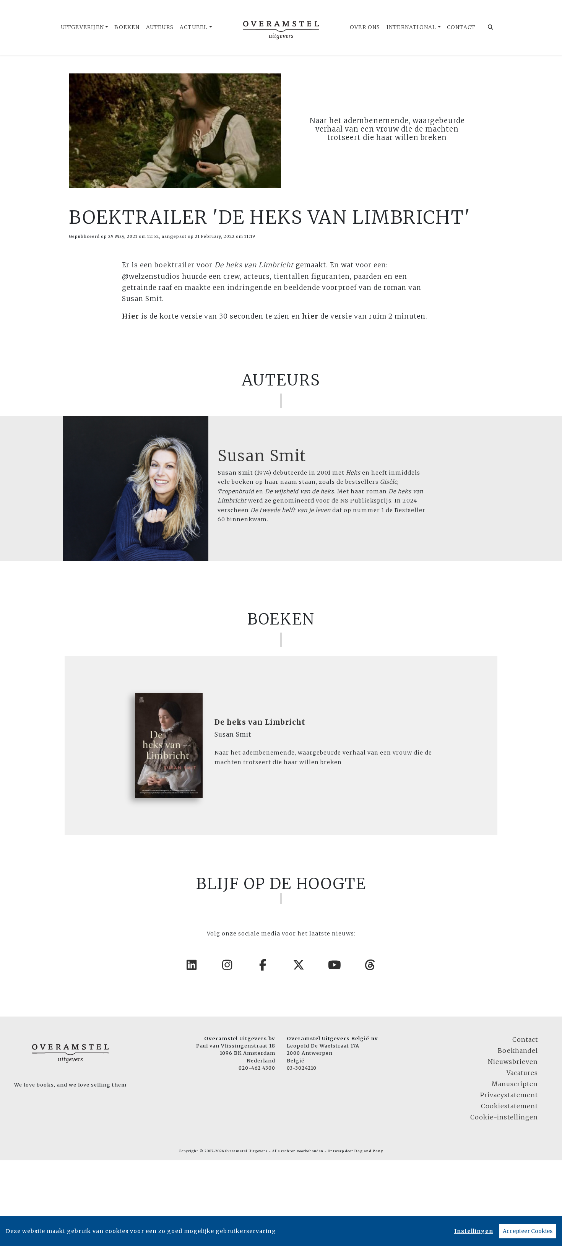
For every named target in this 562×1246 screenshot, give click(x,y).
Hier (130, 316)
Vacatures (522, 1073)
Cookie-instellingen (504, 1117)
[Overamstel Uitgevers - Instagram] (227, 965)
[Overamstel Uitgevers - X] (299, 965)
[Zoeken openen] (490, 27)
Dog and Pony (368, 1151)
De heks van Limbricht (259, 722)
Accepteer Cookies (527, 1231)
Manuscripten (515, 1084)
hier (310, 316)
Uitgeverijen (82, 27)
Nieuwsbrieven (513, 1061)
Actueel (194, 27)
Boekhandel (518, 1050)
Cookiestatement (509, 1106)
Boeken (127, 27)
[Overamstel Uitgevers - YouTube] (334, 965)
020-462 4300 (257, 1068)
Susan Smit (262, 455)
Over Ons (365, 27)
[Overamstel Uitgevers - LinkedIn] (191, 965)
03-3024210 (302, 1068)
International (412, 27)
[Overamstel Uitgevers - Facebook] (263, 965)
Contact (461, 27)
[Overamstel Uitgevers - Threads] (370, 965)
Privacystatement (509, 1095)
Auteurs (160, 27)
